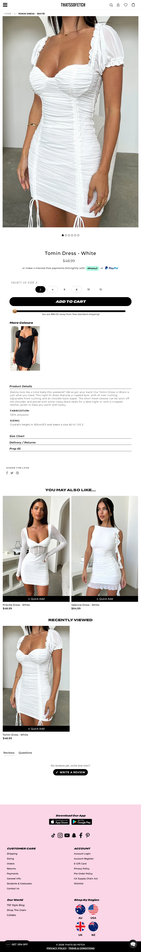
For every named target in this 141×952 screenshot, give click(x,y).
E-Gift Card (80, 863)
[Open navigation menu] (5, 4)
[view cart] (133, 5)
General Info (14, 878)
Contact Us (13, 888)
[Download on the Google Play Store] (81, 824)
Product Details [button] (20, 386)
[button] (118, 4)
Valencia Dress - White (85, 605)
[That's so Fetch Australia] (80, 909)
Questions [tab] (25, 753)
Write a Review (73, 772)
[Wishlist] (125, 4)
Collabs (11, 915)
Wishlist (78, 883)
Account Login (82, 853)
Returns (11, 868)
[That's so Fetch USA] (93, 909)
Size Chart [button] (16, 436)
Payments (12, 873)
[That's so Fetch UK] (80, 926)
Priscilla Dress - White (16, 605)
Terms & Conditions (81, 948)
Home (8, 13)
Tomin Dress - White (31, 13)
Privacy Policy (81, 868)
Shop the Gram (16, 910)
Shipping (12, 853)
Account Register (84, 858)
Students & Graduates (19, 883)
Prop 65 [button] (15, 448)
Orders (11, 863)
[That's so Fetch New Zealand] (93, 926)
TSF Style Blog (16, 905)
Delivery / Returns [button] (22, 442)
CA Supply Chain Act (86, 878)
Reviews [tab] (8, 753)
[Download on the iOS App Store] (59, 823)
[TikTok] (53, 836)
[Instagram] (60, 836)
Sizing (10, 858)
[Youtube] (67, 836)
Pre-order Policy (83, 873)
